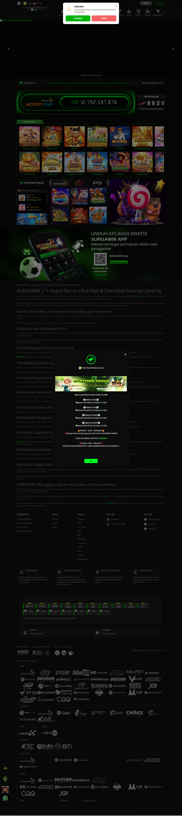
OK (91, 461)
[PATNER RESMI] (91, 383)
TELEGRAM (102, 438)
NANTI (104, 18)
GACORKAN (78, 18)
